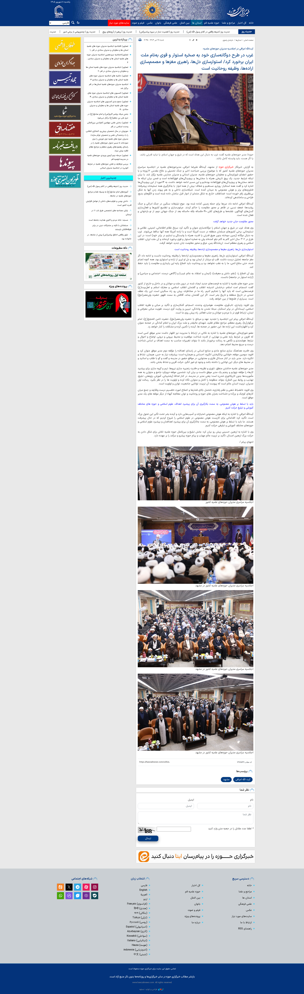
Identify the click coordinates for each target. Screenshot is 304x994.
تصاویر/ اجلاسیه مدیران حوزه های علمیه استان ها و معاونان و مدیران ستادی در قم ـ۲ (107, 69)
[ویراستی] (77, 895)
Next (90, 305)
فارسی (144, 885)
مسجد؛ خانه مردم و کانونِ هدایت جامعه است (108, 220)
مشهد (226, 779)
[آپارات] (86, 887)
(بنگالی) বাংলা (140, 913)
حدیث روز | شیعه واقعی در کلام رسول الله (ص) (107, 186)
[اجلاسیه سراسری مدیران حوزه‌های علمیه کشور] (195, 473)
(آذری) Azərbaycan (137, 931)
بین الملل (185, 23)
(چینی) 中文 (140, 954)
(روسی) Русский (138, 922)
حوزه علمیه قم (211, 23)
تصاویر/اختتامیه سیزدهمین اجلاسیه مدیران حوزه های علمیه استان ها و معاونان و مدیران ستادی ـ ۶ (107, 58)
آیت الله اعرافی (242, 779)
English (143, 890)
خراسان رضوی (228, 40)
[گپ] (69, 895)
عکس (150, 23)
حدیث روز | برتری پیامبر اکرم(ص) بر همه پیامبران (80, 32)
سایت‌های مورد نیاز (119, 23)
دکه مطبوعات (119, 248)
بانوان (158, 23)
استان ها (197, 23)
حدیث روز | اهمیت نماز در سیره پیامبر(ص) (206, 32)
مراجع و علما (228, 23)
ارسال (148, 838)
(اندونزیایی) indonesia (135, 950)
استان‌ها (238, 40)
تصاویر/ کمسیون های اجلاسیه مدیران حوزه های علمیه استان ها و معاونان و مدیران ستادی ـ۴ (108, 95)
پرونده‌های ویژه (118, 286)
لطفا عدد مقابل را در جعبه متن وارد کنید (230, 829)
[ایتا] (60, 887)
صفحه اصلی (248, 40)
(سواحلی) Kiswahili (137, 936)
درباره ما (196, 922)
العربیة (144, 895)
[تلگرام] (77, 887)
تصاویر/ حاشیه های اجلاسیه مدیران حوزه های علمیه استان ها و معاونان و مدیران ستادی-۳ (108, 77)
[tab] (108, 178)
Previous (127, 305)
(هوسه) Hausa (139, 945)
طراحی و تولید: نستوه (148, 989)
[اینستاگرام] (94, 887)
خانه (251, 23)
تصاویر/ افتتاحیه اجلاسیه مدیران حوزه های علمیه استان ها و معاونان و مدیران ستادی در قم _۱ (107, 48)
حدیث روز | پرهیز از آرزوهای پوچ (164, 32)
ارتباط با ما (246, 922)
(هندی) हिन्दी (140, 908)
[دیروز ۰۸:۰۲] (108, 266)
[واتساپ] (60, 895)
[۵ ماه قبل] (108, 304)
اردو (145, 899)
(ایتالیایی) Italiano (137, 941)
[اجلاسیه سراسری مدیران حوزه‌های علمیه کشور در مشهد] (195, 545)
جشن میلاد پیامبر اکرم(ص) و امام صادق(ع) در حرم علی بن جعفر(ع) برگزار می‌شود (108, 116)
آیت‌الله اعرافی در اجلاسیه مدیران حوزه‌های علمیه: (228, 49)
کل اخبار (242, 23)
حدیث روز (246, 32)
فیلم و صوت (138, 23)
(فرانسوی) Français (137, 904)
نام (251, 800)
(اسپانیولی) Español (136, 927)
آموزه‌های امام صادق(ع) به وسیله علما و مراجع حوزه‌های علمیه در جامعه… (109, 193)
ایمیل (191, 800)
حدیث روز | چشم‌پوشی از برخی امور (126, 32)
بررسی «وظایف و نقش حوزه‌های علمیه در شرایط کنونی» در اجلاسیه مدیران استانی (108, 165)
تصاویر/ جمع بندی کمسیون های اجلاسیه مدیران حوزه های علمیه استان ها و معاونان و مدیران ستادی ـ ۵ (107, 105)
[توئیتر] (69, 887)
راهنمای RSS (245, 929)
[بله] (94, 895)
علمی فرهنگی (170, 23)
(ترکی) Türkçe (139, 918)
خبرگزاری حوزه (226, 167)
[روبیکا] (86, 895)
